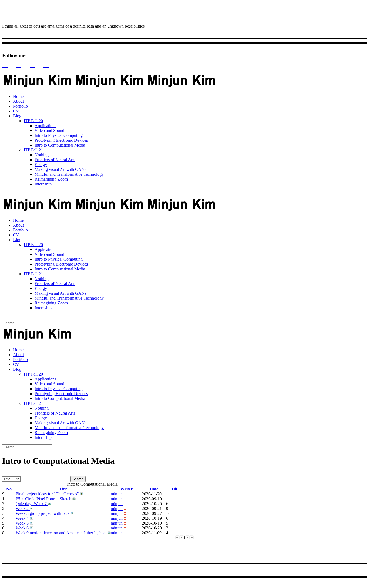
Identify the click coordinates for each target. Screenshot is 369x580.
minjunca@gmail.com (23, 571)
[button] (117, 494)
